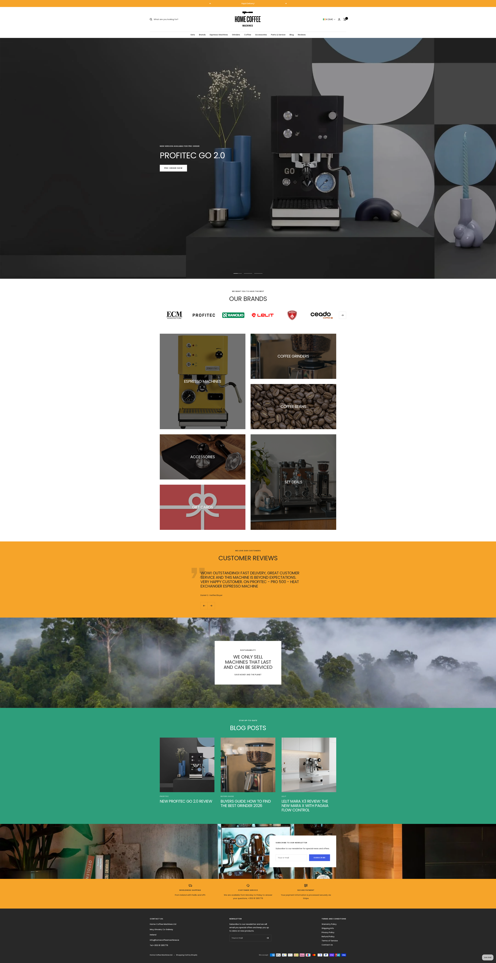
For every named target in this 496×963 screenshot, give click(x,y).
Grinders (236, 34)
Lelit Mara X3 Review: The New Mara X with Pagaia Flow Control (305, 805)
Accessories (261, 34)
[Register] (268, 938)
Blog (292, 34)
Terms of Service (330, 940)
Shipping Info (328, 928)
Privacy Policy (328, 932)
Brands (202, 34)
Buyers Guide (227, 796)
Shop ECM (170, 168)
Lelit (284, 796)
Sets (193, 34)
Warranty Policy (329, 924)
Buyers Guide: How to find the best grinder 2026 (246, 803)
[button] (329, 19)
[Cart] (344, 19)
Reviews (302, 34)
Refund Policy (328, 936)
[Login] (339, 19)
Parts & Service (278, 34)
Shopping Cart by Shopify (186, 955)
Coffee (247, 34)
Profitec (164, 796)
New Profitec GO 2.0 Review (186, 801)
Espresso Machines (219, 34)
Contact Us (327, 944)
